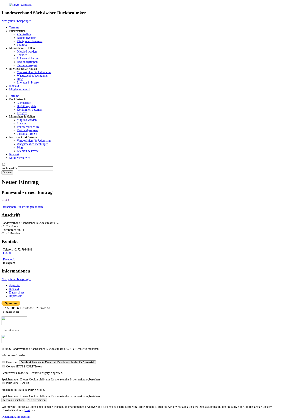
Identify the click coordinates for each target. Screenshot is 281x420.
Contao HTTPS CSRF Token (24, 366)
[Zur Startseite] (20, 4)
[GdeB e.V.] (14, 324)
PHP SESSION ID (17, 383)
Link (27, 410)
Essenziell (12, 362)
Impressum (23, 416)
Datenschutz (9, 416)
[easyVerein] (18, 342)
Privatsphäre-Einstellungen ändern (22, 206)
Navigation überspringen (16, 21)
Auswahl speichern (13, 400)
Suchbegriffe (9, 168)
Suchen (7, 172)
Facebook (9, 259)
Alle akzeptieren (36, 400)
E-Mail (7, 253)
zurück (6, 200)
